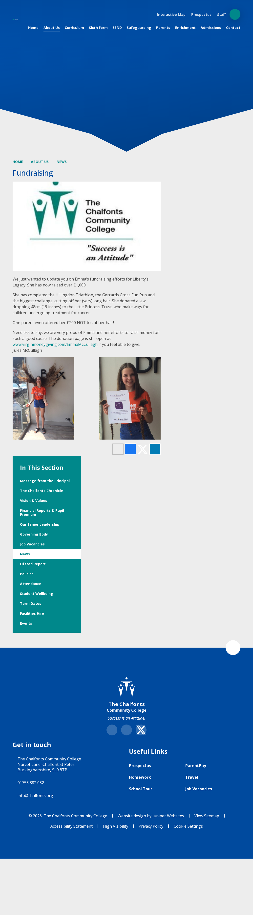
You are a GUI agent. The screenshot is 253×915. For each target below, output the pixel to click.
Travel (191, 777)
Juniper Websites (168, 816)
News (62, 161)
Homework (140, 777)
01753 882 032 (31, 782)
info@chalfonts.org (35, 795)
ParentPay (195, 765)
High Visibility (115, 826)
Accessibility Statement (71, 826)
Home (18, 161)
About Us (40, 161)
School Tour (140, 789)
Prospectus (140, 765)
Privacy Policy (151, 826)
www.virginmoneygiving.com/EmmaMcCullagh (55, 344)
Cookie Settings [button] (188, 826)
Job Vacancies (198, 789)
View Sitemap (206, 816)
